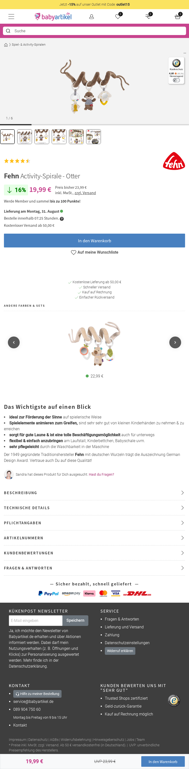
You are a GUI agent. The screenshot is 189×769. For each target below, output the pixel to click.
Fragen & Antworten (122, 619)
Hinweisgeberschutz (108, 740)
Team (140, 740)
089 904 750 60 (27, 709)
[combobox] (94, 31)
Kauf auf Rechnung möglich (129, 714)
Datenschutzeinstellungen (127, 642)
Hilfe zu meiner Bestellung (39, 694)
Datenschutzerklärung (28, 666)
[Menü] (185, 54)
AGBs (54, 740)
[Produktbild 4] (59, 136)
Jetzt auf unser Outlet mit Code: (94, 4)
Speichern (75, 620)
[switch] (176, 80)
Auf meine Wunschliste (98, 252)
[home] (53, 16)
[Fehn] (174, 161)
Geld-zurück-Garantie (123, 706)
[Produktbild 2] (24, 136)
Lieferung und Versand (124, 627)
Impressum (17, 740)
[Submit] (9, 30)
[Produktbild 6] (93, 136)
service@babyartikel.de (33, 701)
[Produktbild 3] (41, 136)
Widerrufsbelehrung (76, 740)
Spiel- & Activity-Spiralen (29, 44)
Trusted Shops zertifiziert (126, 698)
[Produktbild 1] (7, 136)
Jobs (130, 740)
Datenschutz (38, 740)
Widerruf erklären (120, 651)
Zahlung (112, 635)
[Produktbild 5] (76, 136)
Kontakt (20, 725)
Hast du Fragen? (101, 474)
